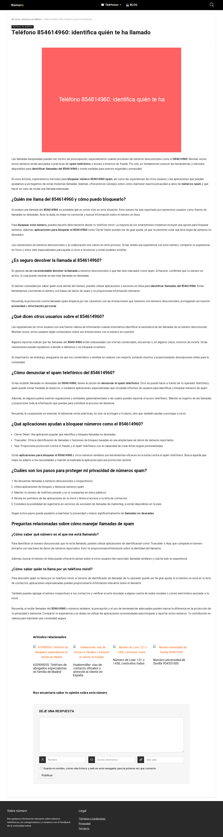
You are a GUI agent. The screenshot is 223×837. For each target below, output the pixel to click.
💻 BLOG (131, 4)
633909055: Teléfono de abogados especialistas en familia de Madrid (50, 668)
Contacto (84, 828)
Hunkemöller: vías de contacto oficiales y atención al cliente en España (87, 670)
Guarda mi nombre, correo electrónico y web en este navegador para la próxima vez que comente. (99, 768)
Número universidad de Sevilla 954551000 (169, 661)
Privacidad (84, 823)
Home (17, 19)
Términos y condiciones (92, 818)
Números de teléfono (32, 19)
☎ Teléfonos (109, 4)
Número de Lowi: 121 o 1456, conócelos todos (129, 661)
